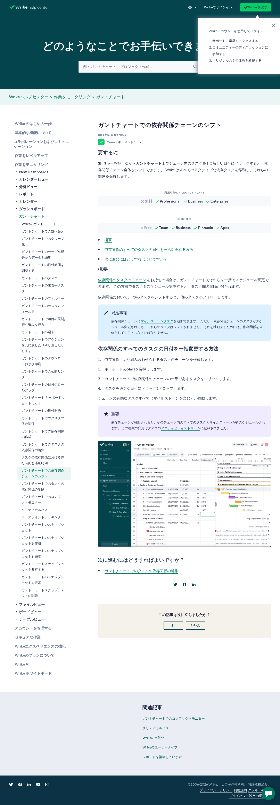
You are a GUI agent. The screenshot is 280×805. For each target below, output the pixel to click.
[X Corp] (175, 584)
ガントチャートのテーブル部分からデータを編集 (43, 255)
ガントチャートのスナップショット (43, 527)
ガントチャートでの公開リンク (43, 374)
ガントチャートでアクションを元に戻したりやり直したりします (43, 345)
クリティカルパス (35, 510)
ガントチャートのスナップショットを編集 (43, 554)
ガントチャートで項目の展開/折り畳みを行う (43, 322)
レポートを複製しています (162, 757)
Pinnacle (205, 227)
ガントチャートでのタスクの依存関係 (43, 421)
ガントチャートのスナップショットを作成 (43, 541)
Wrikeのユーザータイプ (160, 747)
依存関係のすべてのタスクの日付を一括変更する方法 (149, 249)
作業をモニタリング (72, 97)
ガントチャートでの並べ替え (43, 231)
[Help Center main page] (39, 7)
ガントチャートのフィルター (43, 298)
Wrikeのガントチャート (39, 224)
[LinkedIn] (194, 584)
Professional (170, 201)
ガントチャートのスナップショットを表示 (43, 580)
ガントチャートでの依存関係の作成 (43, 434)
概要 (108, 240)
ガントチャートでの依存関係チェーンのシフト (43, 473)
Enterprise (219, 201)
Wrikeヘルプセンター (29, 97)
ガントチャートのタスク (40, 278)
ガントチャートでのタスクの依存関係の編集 (43, 447)
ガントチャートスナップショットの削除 (43, 593)
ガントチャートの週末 (38, 332)
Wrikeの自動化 (153, 738)
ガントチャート (110, 97)
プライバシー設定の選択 (247, 796)
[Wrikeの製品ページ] (18, 7)
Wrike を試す (257, 7)
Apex (224, 227)
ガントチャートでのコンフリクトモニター (43, 500)
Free (148, 227)
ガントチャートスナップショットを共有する (43, 567)
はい (173, 625)
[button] (218, 7)
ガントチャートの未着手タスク (43, 288)
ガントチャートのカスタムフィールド (43, 309)
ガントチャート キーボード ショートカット (43, 400)
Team (163, 227)
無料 (148, 201)
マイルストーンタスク (157, 321)
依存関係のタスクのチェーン (122, 279)
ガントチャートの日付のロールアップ (43, 387)
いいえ (195, 625)
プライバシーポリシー (216, 790)
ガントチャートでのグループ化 (43, 242)
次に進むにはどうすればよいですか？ (136, 259)
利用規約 (240, 790)
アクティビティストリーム (180, 428)
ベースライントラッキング (41, 517)
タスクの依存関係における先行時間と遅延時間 (43, 460)
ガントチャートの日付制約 (41, 411)
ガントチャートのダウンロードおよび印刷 (43, 361)
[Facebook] (184, 584)
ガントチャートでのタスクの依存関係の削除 (43, 486)
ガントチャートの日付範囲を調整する (43, 268)
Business (195, 201)
